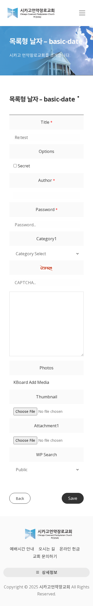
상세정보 (49, 572)
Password (47, 209)
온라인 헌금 (69, 549)
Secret (23, 166)
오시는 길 (46, 549)
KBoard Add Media (31, 382)
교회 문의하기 (45, 556)
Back (20, 498)
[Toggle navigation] (82, 13)
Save (72, 498)
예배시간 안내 (22, 549)
